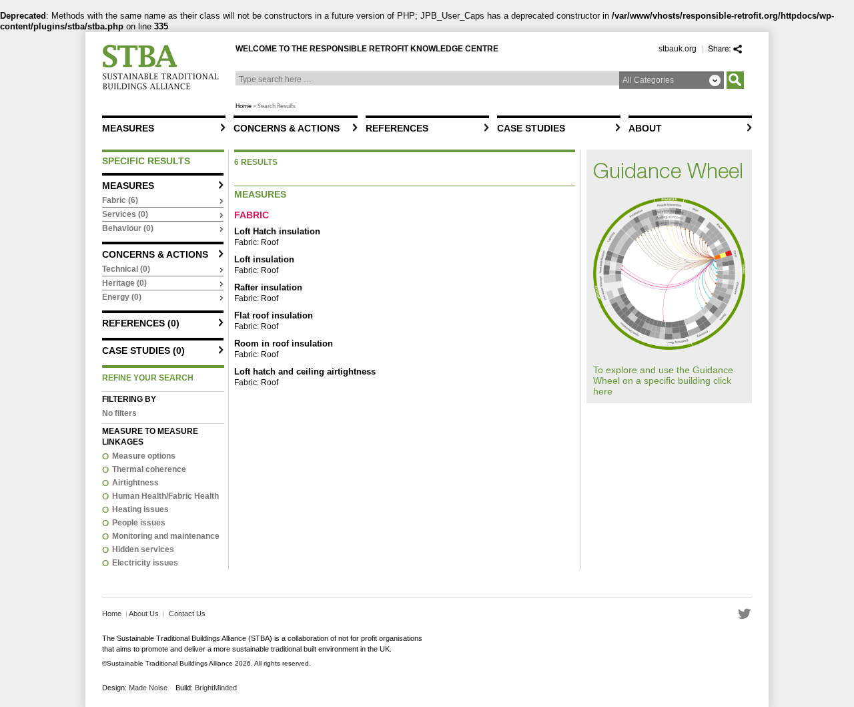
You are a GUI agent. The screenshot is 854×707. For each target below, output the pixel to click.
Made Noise (148, 688)
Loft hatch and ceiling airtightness (305, 372)
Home (244, 106)
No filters (119, 413)
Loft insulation (264, 259)
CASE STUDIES (531, 128)
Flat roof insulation (273, 315)
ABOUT (645, 128)
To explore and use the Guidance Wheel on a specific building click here (663, 381)
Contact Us (187, 614)
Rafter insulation (268, 287)
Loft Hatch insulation (277, 231)
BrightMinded (216, 688)
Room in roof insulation (283, 343)
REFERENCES (397, 128)
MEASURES (128, 128)
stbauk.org (678, 48)
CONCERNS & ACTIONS (287, 128)
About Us (143, 614)
